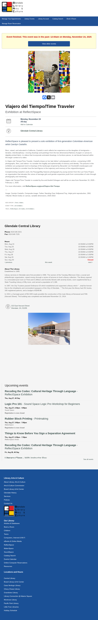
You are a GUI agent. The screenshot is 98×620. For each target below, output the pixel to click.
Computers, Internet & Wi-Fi (14, 538)
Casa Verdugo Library (12, 585)
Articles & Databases (12, 523)
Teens (16, 202)
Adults (21, 202)
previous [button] (8, 262)
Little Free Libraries (11, 607)
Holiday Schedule (10, 610)
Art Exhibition (18, 205)
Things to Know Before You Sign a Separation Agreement (40, 433)
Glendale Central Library (32, 131)
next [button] (90, 262)
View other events (49, 44)
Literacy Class (26, 457)
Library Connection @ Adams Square (18, 596)
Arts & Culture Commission (14, 485)
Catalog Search (57, 19)
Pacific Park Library (11, 603)
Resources (8, 566)
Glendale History (10, 493)
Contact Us (8, 503)
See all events (88, 459)
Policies (7, 500)
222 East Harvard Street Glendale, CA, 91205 (20, 307)
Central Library (9, 578)
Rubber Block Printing (26, 418)
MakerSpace (9, 548)
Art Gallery (22, 209)
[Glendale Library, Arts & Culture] (12, 7)
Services (7, 496)
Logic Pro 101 (42, 403)
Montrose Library (10, 600)
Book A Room (71, 19)
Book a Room (9, 527)
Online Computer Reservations (15, 563)
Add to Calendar (27, 124)
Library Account (43, 19)
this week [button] (48, 262)
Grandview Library (11, 593)
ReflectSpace (14, 209)
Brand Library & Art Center (14, 489)
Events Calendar (10, 559)
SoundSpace (9, 552)
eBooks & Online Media (13, 541)
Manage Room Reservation (11, 23)
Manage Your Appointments (11, 19)
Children (7, 530)
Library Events (29, 19)
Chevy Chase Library (12, 589)
